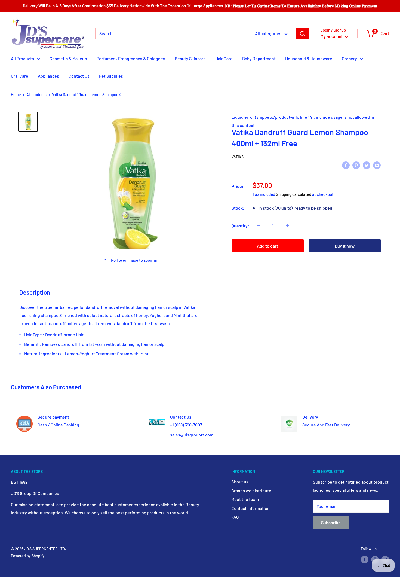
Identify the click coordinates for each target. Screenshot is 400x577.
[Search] (302, 33)
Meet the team (245, 499)
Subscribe (331, 522)
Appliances (48, 75)
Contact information (250, 508)
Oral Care (19, 75)
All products (36, 94)
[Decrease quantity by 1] (258, 225)
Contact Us (79, 75)
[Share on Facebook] (346, 165)
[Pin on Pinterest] (356, 165)
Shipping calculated (293, 194)
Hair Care (224, 58)
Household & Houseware (308, 58)
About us (239, 481)
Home (16, 94)
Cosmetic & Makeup (68, 58)
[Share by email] (377, 165)
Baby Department (259, 58)
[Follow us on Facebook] (364, 559)
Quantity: (240, 225)
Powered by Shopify (28, 556)
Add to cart (267, 245)
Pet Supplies (111, 75)
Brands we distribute (251, 490)
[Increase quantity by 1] (287, 225)
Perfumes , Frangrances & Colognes (131, 58)
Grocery (349, 58)
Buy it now (345, 245)
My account (332, 36)
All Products (22, 58)
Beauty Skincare (190, 58)
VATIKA (238, 157)
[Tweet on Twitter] (366, 165)
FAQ (235, 517)
